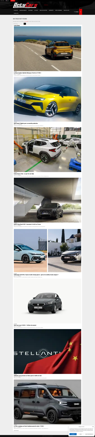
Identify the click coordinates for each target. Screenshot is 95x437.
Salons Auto (16, 13)
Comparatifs (51, 10)
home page (26, 21)
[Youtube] (76, 11)
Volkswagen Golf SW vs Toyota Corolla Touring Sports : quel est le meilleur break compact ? (36, 274)
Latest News (17, 25)
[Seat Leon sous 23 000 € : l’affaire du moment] (47, 301)
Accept (73, 434)
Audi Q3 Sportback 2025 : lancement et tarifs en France (27, 224)
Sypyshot (36, 10)
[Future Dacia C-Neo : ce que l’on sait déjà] (47, 149)
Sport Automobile (58, 10)
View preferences (89, 434)
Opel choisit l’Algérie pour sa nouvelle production (26, 123)
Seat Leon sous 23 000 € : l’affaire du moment (25, 325)
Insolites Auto (66, 10)
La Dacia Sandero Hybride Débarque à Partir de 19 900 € (27, 73)
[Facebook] (74, 11)
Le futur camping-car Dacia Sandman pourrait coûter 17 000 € (29, 426)
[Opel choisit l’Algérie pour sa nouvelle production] (47, 99)
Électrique (30, 10)
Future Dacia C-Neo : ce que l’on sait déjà (24, 174)
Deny (81, 434)
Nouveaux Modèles (23, 10)
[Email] (78, 11)
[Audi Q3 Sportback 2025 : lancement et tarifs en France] (47, 200)
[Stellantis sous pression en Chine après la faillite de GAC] (47, 351)
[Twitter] (75, 11)
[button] (93, 426)
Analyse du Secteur (43, 10)
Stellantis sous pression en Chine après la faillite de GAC (28, 375)
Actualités (16, 10)
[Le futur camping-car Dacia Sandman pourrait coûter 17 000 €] (47, 402)
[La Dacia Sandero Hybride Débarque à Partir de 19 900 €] (47, 48)
